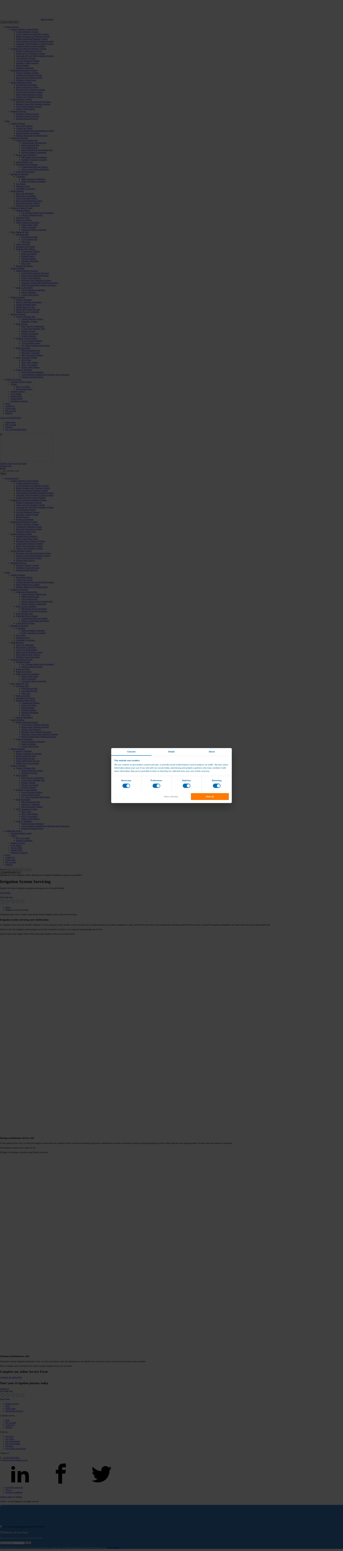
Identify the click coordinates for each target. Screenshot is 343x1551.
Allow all (210, 796)
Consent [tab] (131, 751)
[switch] (156, 786)
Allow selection (171, 796)
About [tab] (212, 751)
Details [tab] (171, 751)
